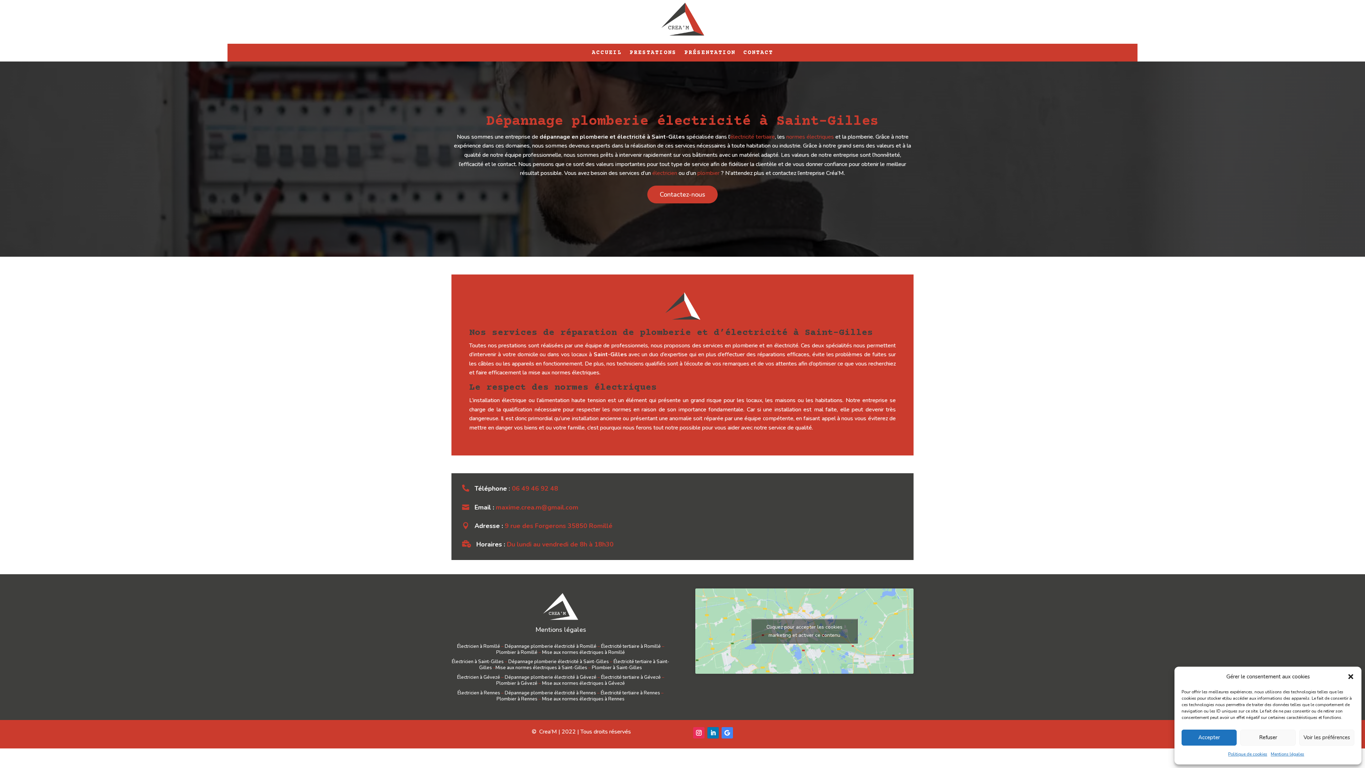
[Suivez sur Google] (727, 732)
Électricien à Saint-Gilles (478, 661)
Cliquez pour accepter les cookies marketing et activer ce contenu (804, 631)
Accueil (607, 53)
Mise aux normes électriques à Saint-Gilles (541, 668)
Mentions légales (1287, 754)
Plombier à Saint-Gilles (617, 668)
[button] (1350, 676)
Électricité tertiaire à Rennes (630, 693)
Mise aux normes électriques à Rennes (583, 699)
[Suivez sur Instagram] (699, 732)
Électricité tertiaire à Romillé (631, 646)
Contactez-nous (682, 194)
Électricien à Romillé (478, 646)
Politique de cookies (1247, 754)
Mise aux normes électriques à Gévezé (583, 683)
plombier (708, 173)
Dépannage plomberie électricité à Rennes (550, 693)
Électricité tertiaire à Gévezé (631, 677)
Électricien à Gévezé (478, 677)
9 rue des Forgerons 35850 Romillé (558, 526)
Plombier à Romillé (516, 652)
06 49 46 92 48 (535, 488)
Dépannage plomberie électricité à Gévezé (550, 677)
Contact (758, 53)
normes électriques (810, 137)
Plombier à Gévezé (516, 683)
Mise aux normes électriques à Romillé (583, 652)
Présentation (709, 53)
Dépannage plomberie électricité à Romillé (550, 646)
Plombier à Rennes (517, 699)
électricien (664, 173)
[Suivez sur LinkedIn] (713, 732)
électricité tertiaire (752, 137)
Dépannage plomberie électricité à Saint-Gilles (558, 661)
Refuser (1268, 737)
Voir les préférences (1327, 737)
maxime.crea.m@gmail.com (537, 507)
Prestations (653, 53)
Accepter (1209, 737)
